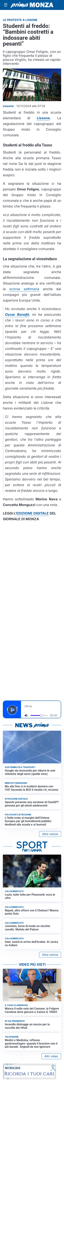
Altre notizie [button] (50, 834)
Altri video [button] (51, 1056)
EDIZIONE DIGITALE (32, 513)
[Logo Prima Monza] (32, 5)
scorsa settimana (24, 289)
